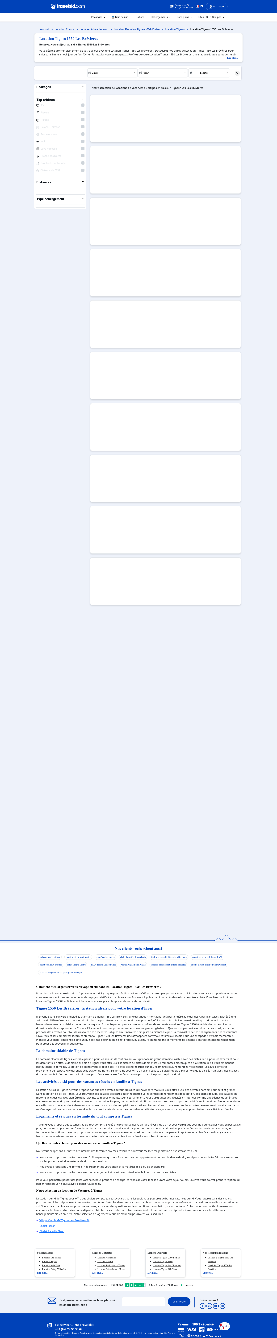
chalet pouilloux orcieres (51, 965)
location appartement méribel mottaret (168, 965)
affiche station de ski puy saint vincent (208, 965)
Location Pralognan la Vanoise (111, 1265)
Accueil (45, 29)
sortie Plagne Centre (76, 965)
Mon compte (218, 6)
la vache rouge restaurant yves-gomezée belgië (61, 972)
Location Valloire (105, 1261)
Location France (65, 29)
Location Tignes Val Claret (165, 1269)
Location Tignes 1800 (162, 1261)
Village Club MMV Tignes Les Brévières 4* (64, 1220)
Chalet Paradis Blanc (51, 1231)
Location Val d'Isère (51, 1265)
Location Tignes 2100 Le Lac (166, 1258)
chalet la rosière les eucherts (133, 957)
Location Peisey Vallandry (54, 1269)
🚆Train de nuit (119, 17)
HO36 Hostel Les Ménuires (103, 965)
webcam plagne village (50, 957)
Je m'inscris (179, 1301)
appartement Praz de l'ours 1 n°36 (207, 957)
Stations (139, 17)
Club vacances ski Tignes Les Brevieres (169, 957)
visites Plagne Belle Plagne (133, 965)
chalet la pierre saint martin (78, 957)
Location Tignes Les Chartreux (167, 1265)
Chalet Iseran (47, 1226)
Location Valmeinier (106, 1258)
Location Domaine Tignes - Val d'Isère (137, 29)
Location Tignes (175, 29)
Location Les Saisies (51, 1258)
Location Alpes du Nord (94, 29)
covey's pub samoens (105, 957)
